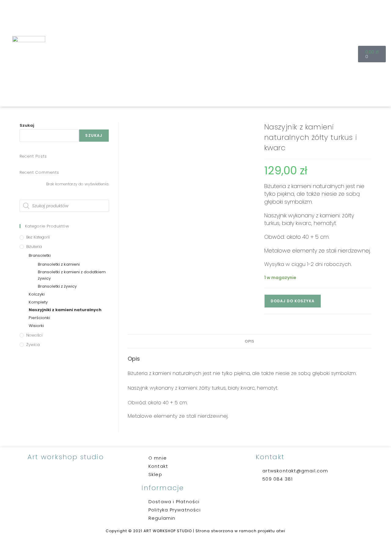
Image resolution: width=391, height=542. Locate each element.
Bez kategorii (38, 237)
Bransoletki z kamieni (59, 264)
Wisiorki (36, 326)
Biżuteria (34, 246)
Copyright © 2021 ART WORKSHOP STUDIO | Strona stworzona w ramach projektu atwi (195, 530)
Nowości (34, 335)
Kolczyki (37, 294)
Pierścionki (39, 318)
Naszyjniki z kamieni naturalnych (65, 310)
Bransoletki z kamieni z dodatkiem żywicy (72, 275)
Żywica (33, 344)
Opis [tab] (249, 341)
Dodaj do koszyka (293, 301)
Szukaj (27, 125)
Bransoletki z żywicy (57, 286)
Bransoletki (40, 255)
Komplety (38, 302)
